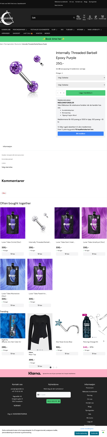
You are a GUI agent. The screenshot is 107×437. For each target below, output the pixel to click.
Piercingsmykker (9, 44)
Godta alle (94, 433)
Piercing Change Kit (90, 342)
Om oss (71, 2)
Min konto (90, 418)
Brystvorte (18, 44)
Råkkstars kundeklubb (61, 2)
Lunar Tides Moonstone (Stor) (10, 294)
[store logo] (7, 17)
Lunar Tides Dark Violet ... (65, 242)
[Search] (74, 17)
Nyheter (39, 33)
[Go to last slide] (3, 341)
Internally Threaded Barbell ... (40, 242)
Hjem (1, 44)
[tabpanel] (12, 335)
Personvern (90, 388)
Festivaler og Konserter (40, 30)
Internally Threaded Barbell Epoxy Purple (34, 44)
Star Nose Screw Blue (64, 342)
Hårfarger (6, 33)
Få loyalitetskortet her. (84, 129)
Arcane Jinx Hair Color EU (11, 342)
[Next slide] (103, 341)
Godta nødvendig (81, 433)
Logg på (89, 422)
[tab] (51, 367)
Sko (62, 30)
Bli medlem (80, 134)
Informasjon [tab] (7, 146)
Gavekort (16, 33)
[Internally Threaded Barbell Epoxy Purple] (26, 77)
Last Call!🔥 (28, 33)
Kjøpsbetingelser (89, 425)
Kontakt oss (78, 2)
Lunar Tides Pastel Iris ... (38, 293)
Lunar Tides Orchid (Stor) (11, 242)
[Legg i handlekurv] (85, 93)
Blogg (85, 2)
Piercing (89, 395)
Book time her (59, 5)
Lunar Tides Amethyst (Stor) (94, 242)
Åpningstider (93, 2)
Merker (47, 33)
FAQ (89, 414)
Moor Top (32, 354)
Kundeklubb (6, 30)
